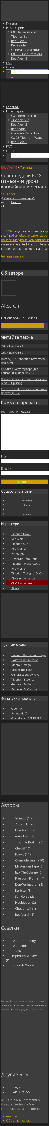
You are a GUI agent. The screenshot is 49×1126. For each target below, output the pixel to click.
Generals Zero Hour (25, 49)
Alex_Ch (16, 202)
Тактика (26, 167)
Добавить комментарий (18, 198)
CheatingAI (23, 908)
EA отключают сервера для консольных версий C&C (19, 371)
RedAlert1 (22, 914)
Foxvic (19, 854)
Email (6, 468)
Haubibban (23, 902)
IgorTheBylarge (26, 872)
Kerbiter (21, 890)
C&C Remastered (23, 32)
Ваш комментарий (15, 412)
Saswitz (20, 818)
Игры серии (15, 28)
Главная (12, 23)
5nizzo (8, 231)
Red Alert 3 (19, 58)
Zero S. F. (22, 824)
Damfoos (22, 830)
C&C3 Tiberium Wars (26, 54)
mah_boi (21, 836)
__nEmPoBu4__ (26, 842)
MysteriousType (27, 866)
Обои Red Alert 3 (12, 346)
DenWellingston (26, 884)
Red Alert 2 (19, 41)
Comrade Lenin (26, 860)
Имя (5, 456)
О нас (10, 67)
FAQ (9, 63)
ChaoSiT (21, 848)
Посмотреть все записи (22, 325)
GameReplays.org (25, 235)
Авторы (12, 1116)
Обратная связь (18, 1120)
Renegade (18, 45)
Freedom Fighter (27, 878)
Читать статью (12, 256)
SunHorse (22, 896)
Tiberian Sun (20, 36)
